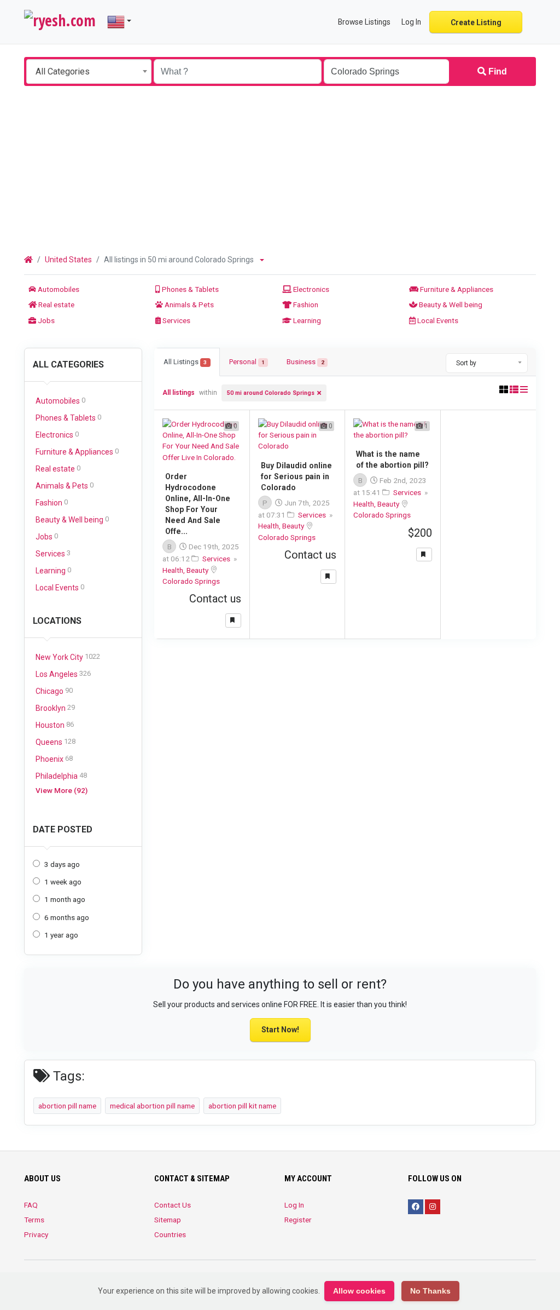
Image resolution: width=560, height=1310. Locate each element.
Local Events (437, 320)
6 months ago (66, 917)
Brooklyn (55, 708)
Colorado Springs (191, 581)
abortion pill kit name (242, 1105)
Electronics (310, 289)
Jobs (45, 320)
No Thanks (430, 1290)
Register (298, 1219)
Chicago (54, 691)
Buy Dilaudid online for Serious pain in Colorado (296, 476)
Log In (294, 1204)
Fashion (304, 304)
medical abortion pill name (152, 1105)
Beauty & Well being (449, 304)
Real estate (55, 304)
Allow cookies (359, 1290)
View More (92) (62, 790)
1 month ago (64, 899)
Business (305, 362)
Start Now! (280, 1029)
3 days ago (62, 864)
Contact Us (172, 1204)
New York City (68, 657)
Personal (247, 362)
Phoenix (54, 758)
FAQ (31, 1204)
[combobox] (88, 71)
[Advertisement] (280, 168)
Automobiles (57, 289)
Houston (55, 724)
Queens (55, 741)
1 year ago (61, 934)
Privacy (36, 1234)
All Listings (185, 362)
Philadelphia (61, 775)
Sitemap (167, 1219)
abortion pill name (67, 1105)
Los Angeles (63, 674)
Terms (34, 1219)
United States (68, 259)
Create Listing (476, 22)
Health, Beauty (186, 570)
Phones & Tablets (189, 289)
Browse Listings (364, 22)
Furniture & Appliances (455, 289)
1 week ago (62, 881)
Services (175, 320)
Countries (170, 1234)
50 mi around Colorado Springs (270, 393)
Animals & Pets (188, 304)
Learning (306, 320)
